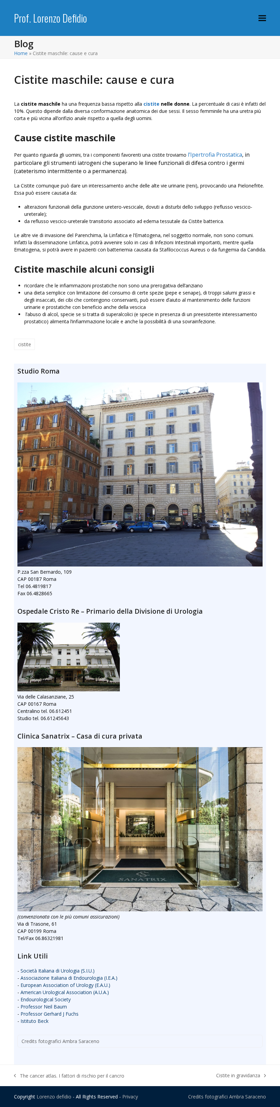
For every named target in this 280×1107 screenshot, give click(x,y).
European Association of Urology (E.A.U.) (65, 985)
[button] (262, 18)
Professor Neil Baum (43, 1006)
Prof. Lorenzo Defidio (50, 18)
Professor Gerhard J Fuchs (49, 1014)
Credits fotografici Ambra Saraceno (60, 1041)
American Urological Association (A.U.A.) (64, 992)
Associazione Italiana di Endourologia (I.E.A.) (68, 978)
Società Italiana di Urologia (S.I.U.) (57, 970)
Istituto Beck (34, 1021)
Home (21, 53)
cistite (151, 104)
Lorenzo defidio (54, 1096)
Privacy (130, 1096)
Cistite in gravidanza (238, 1075)
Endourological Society (45, 999)
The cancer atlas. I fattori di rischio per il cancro (69, 1075)
